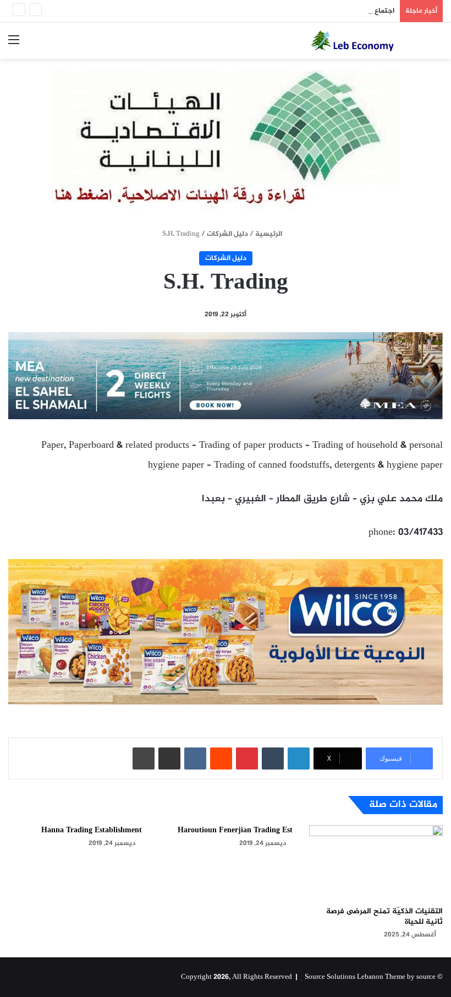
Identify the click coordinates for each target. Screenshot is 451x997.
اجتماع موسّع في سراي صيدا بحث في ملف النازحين (316, 11)
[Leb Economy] (363, 40)
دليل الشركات (227, 234)
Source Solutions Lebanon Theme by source (370, 977)
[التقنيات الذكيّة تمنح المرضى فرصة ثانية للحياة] (376, 863)
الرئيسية (269, 234)
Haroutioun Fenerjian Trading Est (235, 830)
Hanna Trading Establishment (91, 830)
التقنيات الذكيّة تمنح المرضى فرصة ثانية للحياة (384, 916)
